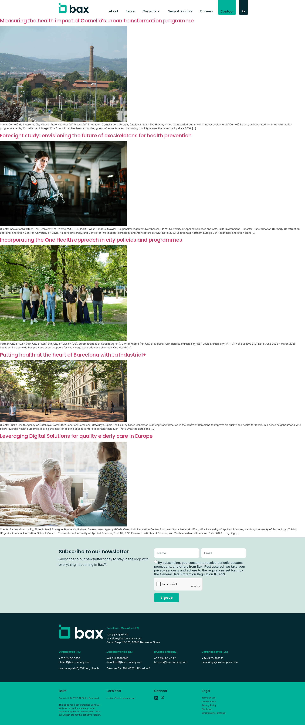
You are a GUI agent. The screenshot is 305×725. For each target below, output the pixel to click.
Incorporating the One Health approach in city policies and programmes (91, 239)
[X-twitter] (162, 698)
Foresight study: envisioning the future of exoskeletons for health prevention (96, 135)
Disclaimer (207, 709)
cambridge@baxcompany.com (220, 662)
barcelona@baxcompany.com (123, 638)
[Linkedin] (156, 698)
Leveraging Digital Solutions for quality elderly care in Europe (76, 436)
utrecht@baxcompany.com (74, 662)
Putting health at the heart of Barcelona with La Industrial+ (73, 354)
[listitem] (81, 668)
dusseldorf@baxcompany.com (124, 662)
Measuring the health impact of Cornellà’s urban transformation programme (97, 20)
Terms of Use (208, 697)
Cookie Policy (209, 701)
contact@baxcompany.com (120, 698)
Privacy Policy (209, 705)
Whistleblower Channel (213, 712)
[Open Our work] (158, 11)
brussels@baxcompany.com (170, 662)
